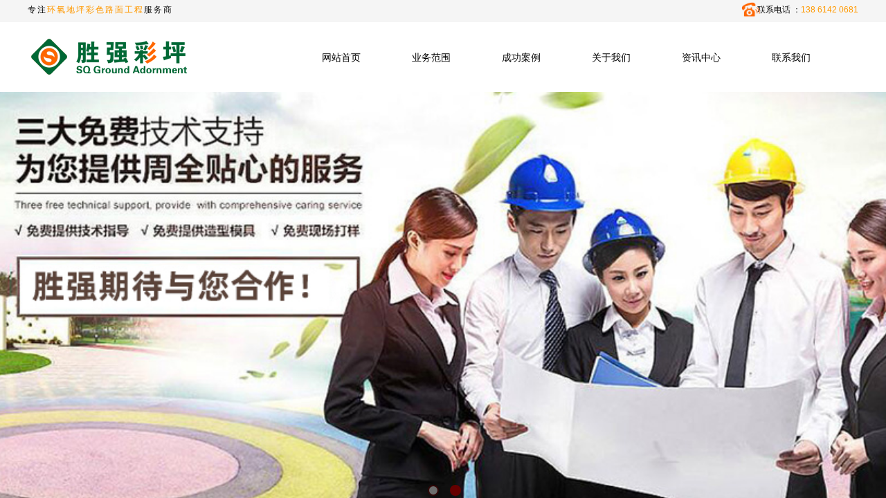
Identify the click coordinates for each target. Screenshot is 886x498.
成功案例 (521, 57)
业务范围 (431, 57)
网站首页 (341, 57)
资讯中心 (701, 57)
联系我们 (791, 57)
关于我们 (611, 57)
